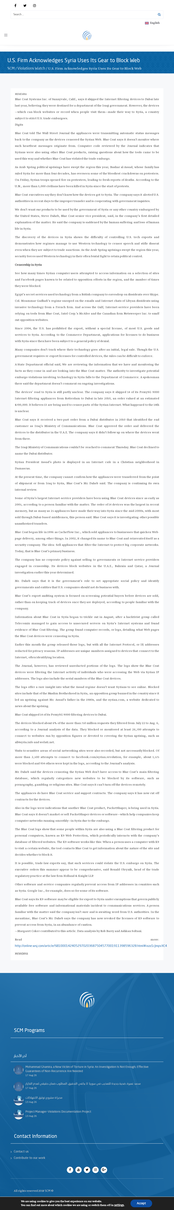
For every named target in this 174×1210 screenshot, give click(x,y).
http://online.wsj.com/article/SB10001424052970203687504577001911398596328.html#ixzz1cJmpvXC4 (91, 946)
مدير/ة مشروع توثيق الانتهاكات (43, 1097)
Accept (141, 1203)
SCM (11, 68)
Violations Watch (31, 68)
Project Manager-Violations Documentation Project (58, 1111)
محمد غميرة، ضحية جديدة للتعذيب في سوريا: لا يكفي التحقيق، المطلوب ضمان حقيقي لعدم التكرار (83, 1083)
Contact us (21, 1151)
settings (119, 1205)
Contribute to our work (29, 1158)
